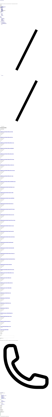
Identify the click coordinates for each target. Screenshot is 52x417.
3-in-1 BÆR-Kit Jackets (3, 10)
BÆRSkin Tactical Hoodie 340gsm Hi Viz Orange (7, 159)
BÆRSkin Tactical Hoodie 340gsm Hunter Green (7, 142)
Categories (2, 75)
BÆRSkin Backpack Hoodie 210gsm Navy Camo (7, 225)
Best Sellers (2, 7)
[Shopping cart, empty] (1, 11)
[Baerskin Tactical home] (26, 334)
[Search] (0, 11)
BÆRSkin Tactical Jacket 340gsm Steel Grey (6, 282)
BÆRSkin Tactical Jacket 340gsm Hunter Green (7, 272)
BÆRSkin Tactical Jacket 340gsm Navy (5, 277)
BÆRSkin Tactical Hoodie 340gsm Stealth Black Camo (7, 181)
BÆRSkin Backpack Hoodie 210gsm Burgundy (6, 242)
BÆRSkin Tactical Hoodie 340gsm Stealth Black (7, 148)
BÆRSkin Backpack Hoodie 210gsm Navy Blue (6, 192)
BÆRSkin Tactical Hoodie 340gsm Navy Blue (6, 131)
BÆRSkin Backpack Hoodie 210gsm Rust (6, 264)
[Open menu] (1, 5)
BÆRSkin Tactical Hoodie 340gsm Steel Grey (6, 137)
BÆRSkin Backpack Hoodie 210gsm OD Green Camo (7, 220)
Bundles (2, 9)
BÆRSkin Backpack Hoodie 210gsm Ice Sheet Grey (7, 253)
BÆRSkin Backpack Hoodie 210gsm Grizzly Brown (7, 236)
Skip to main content (2, 0)
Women (2, 8)
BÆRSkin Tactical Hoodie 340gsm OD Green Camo (7, 170)
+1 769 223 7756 (1, 392)
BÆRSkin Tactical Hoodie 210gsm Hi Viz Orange (7, 269)
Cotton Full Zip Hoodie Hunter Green (5, 326)
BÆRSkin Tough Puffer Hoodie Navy (5, 321)
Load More (1, 333)
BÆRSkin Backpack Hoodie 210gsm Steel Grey (6, 203)
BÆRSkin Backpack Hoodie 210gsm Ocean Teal (7, 231)
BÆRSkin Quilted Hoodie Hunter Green (6, 316)
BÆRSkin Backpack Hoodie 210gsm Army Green (7, 214)
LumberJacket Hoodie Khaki (4, 329)
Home (1, 24)
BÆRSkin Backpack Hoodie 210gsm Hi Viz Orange (7, 209)
